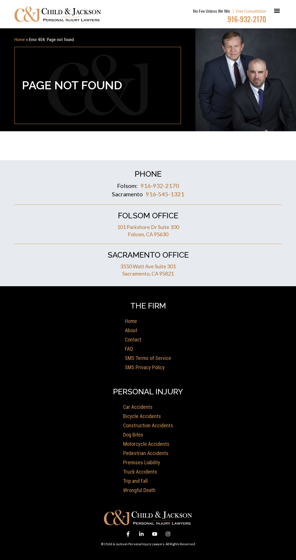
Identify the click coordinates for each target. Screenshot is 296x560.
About (131, 330)
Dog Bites (133, 435)
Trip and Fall (135, 481)
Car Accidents (138, 407)
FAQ (129, 349)
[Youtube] (154, 534)
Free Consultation (251, 11)
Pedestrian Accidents (146, 453)
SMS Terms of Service (148, 358)
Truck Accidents (140, 472)
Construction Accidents (148, 425)
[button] (277, 10)
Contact (133, 340)
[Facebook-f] (128, 534)
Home (19, 39)
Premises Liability (141, 462)
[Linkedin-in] (141, 534)
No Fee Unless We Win (211, 11)
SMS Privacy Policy (145, 367)
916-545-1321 (165, 194)
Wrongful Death (139, 490)
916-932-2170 (246, 19)
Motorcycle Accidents (146, 444)
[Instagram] (168, 534)
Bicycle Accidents (142, 416)
